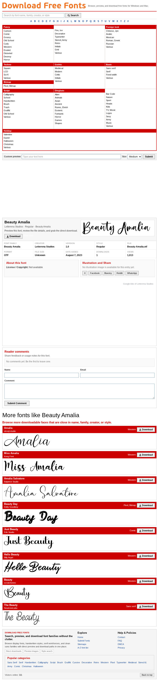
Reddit (120, 273)
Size (124, 156)
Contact (121, 637)
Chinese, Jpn (112, 31)
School (7, 97)
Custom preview (12, 156)
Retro (57, 43)
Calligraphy (9, 94)
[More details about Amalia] (79, 441)
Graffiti (7, 110)
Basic (109, 64)
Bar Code (110, 94)
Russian (110, 44)
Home (80, 637)
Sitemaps (82, 644)
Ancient (58, 104)
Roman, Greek (113, 40)
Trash (6, 107)
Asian (57, 101)
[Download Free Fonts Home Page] (44, 5)
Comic (7, 34)
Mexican (110, 37)
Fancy (7, 27)
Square (7, 68)
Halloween (8, 141)
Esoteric (59, 110)
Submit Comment (17, 403)
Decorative (60, 33)
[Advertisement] (79, 189)
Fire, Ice (59, 30)
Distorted (8, 53)
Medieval (59, 68)
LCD (6, 71)
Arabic (109, 34)
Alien (57, 94)
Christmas (8, 144)
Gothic (58, 64)
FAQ (120, 641)
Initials (58, 46)
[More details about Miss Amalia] (79, 466)
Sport (108, 100)
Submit (149, 156)
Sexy (108, 116)
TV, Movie (110, 110)
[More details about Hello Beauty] (79, 568)
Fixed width (111, 74)
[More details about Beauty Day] (79, 517)
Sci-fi (6, 74)
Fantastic (59, 114)
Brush (6, 104)
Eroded (7, 50)
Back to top (147, 675)
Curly (6, 44)
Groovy (7, 37)
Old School (9, 40)
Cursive (76, 662)
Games (58, 120)
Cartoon (7, 31)
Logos (109, 113)
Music (109, 123)
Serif (108, 71)
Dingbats (59, 90)
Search (75, 15)
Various (58, 53)
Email (83, 370)
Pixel (112, 662)
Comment (9, 380)
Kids (108, 107)
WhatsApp (132, 273)
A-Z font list (83, 648)
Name (7, 370)
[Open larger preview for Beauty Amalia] (117, 228)
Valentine (8, 134)
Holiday (7, 131)
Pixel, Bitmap (10, 86)
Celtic (57, 74)
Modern (58, 71)
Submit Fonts (84, 641)
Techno (7, 64)
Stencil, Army (61, 40)
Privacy (121, 648)
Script (7, 90)
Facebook (95, 273)
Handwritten (9, 101)
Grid (57, 49)
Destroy (7, 56)
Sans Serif (12, 662)
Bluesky (108, 273)
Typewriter (60, 37)
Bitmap (7, 82)
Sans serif (111, 68)
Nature (109, 97)
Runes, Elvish (61, 107)
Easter (7, 138)
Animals (58, 97)
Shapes (58, 123)
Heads (109, 103)
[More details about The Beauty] (79, 618)
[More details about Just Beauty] (79, 542)
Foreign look (112, 27)
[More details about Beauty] (79, 593)
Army (108, 119)
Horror (7, 60)
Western (8, 47)
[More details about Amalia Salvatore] (79, 492)
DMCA (121, 644)
